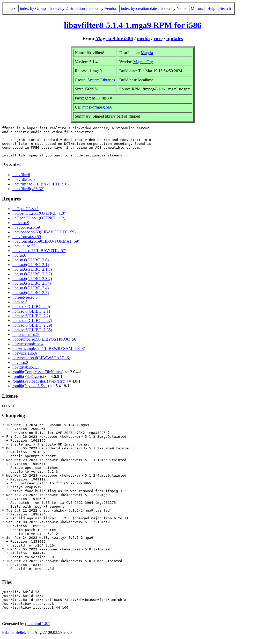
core (158, 38)
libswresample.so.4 (27, 344)
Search (225, 8)
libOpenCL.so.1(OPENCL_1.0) (38, 213)
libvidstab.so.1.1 (25, 367)
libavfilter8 (21, 175)
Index (11, 8)
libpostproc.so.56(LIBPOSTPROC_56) (44, 339)
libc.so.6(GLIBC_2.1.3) (32, 269)
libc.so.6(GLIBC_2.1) (30, 264)
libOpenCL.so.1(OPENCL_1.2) (38, 218)
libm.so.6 (19, 302)
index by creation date (139, 8)
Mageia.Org (143, 62)
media (143, 38)
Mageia (147, 53)
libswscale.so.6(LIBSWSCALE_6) (41, 358)
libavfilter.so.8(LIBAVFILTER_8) (40, 184)
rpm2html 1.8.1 (37, 623)
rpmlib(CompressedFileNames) (37, 372)
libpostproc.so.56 (26, 334)
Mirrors (197, 8)
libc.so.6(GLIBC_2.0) (30, 260)
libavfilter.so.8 (23, 179)
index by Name (173, 8)
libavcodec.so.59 (26, 227)
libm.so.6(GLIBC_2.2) (31, 316)
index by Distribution (67, 8)
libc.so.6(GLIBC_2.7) (30, 292)
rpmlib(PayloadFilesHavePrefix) (38, 381)
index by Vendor (102, 8)
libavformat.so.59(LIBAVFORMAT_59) (45, 241)
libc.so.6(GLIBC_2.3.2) (32, 274)
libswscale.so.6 (24, 353)
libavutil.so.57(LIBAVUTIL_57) (39, 250)
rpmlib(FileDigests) (28, 376)
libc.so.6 (19, 255)
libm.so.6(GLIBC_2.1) (31, 311)
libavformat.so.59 (26, 236)
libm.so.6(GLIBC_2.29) (32, 325)
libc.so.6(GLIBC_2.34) (31, 283)
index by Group (33, 8)
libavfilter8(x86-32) (28, 188)
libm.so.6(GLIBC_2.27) (32, 320)
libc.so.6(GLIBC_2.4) (30, 288)
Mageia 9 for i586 (114, 38)
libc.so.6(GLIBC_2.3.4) (32, 278)
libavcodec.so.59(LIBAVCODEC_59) (44, 232)
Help (211, 8)
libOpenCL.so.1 (25, 208)
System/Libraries (101, 80)
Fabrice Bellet (13, 632)
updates (174, 38)
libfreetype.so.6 (25, 297)
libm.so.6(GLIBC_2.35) (32, 330)
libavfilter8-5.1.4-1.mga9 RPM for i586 (132, 25)
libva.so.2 (20, 362)
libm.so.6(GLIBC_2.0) (31, 306)
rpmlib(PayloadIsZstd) (30, 386)
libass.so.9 (20, 222)
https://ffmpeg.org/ (97, 107)
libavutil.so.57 (23, 246)
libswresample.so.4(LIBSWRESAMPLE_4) (48, 348)
